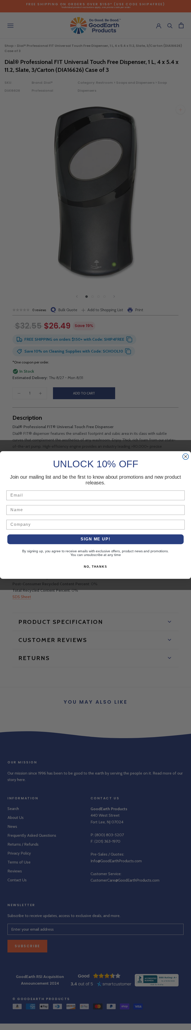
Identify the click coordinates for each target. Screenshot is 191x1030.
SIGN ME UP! (95, 539)
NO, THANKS (95, 566)
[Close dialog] (186, 457)
